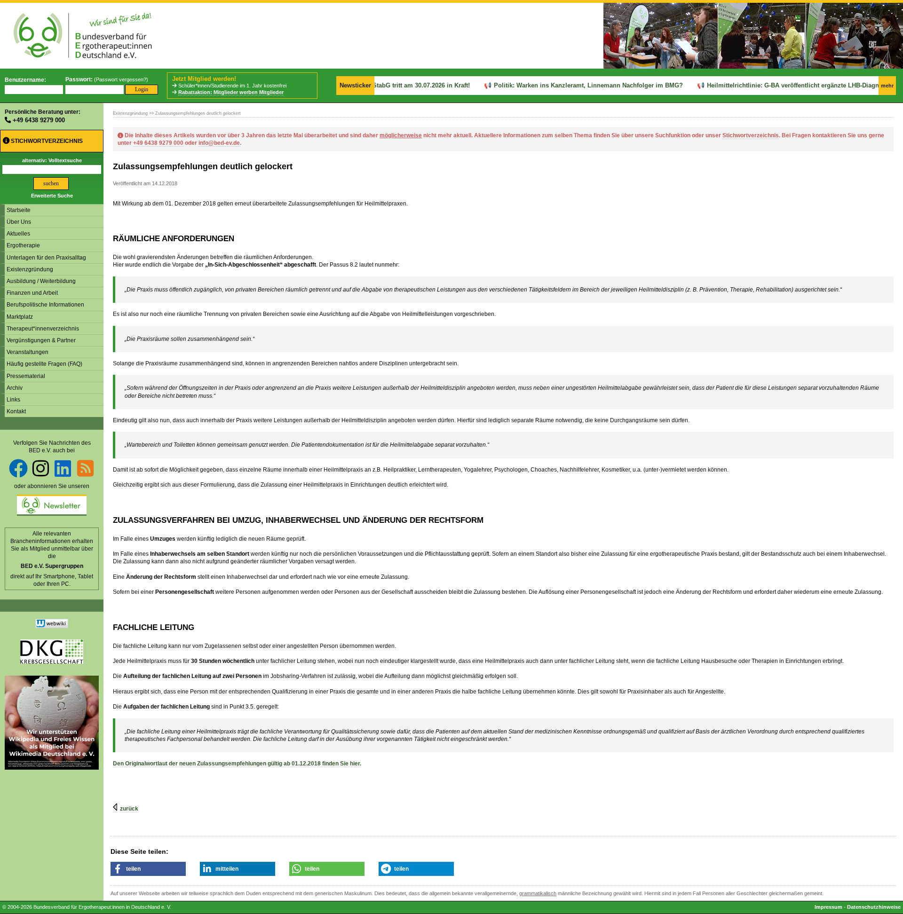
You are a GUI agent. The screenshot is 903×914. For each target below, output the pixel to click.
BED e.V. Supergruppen (52, 566)
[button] (148, 869)
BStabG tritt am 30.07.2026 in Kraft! (405, 85)
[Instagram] (40, 468)
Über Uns (19, 222)
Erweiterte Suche (52, 195)
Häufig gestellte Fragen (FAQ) (44, 364)
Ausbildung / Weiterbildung (41, 281)
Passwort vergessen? (121, 79)
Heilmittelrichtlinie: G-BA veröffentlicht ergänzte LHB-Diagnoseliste (790, 85)
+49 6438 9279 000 (39, 120)
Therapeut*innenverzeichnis (43, 328)
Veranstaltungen (27, 352)
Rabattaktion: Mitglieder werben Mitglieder (231, 92)
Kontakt (16, 411)
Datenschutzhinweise (874, 907)
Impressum (828, 907)
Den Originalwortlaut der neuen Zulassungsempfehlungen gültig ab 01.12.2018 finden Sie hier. (237, 763)
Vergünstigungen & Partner (41, 340)
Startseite (19, 210)
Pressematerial (26, 376)
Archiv (15, 388)
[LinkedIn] (63, 468)
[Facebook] (18, 468)
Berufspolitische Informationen (45, 304)
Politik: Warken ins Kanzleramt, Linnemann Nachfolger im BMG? (574, 85)
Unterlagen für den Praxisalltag (46, 257)
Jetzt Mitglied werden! (204, 78)
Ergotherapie (23, 245)
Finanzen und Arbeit (32, 293)
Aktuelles (18, 233)
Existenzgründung (30, 269)
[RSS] (85, 468)
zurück (129, 808)
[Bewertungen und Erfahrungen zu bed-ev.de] (51, 626)
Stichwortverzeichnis (46, 141)
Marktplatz (20, 317)
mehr (887, 85)
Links (13, 399)
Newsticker (355, 85)
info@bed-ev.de (219, 143)
